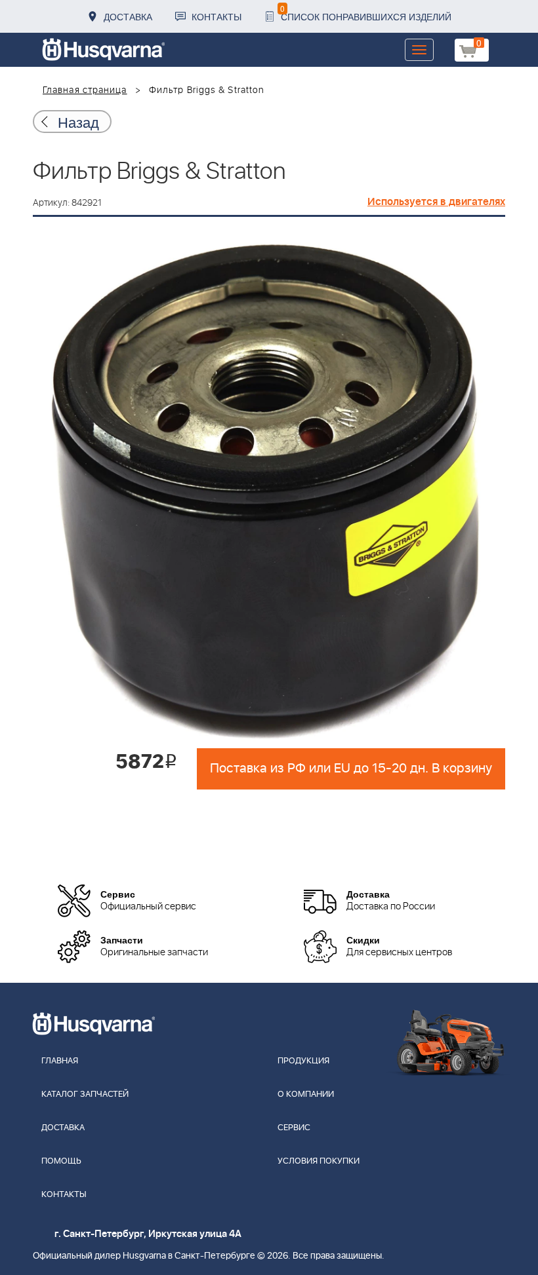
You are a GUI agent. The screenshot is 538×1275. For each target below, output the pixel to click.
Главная (59, 1061)
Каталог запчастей (85, 1094)
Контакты (216, 16)
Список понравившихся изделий (365, 13)
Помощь (61, 1161)
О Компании (306, 1094)
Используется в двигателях (436, 202)
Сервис (294, 1128)
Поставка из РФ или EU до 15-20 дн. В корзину (351, 768)
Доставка (128, 16)
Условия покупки (319, 1161)
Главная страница (85, 90)
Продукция (303, 1061)
